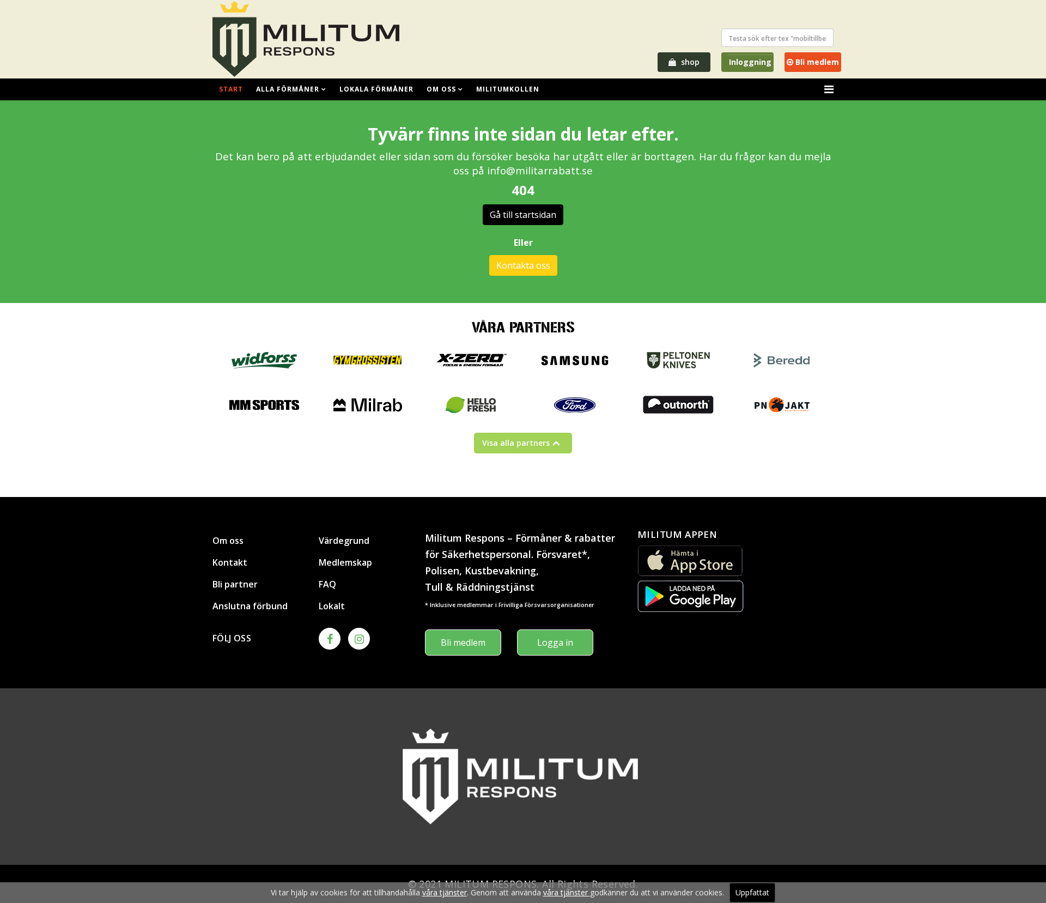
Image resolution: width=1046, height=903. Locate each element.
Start (231, 89)
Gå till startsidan (523, 215)
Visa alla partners (516, 443)
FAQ (327, 584)
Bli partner (235, 584)
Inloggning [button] (750, 62)
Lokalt (332, 606)
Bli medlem (816, 62)
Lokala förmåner (376, 89)
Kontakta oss (523, 265)
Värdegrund (344, 541)
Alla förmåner (287, 89)
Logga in (555, 643)
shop (689, 62)
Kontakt (229, 562)
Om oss (441, 89)
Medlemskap (345, 562)
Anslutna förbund (250, 606)
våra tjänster (444, 892)
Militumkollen (507, 89)
